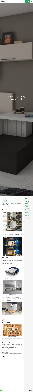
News (25, 223)
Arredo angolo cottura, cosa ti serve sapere (26, 210)
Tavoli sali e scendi (5, 200)
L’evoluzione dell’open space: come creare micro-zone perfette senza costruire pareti (27, 204)
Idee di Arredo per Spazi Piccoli (13, 354)
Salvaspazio (26, 221)
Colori (25, 222)
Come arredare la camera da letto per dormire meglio (27, 216)
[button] (1, 390)
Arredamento (5, 355)
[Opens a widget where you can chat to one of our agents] (30, 390)
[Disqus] (12, 366)
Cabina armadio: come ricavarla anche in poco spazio (27, 213)
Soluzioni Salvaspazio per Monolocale (6, 354)
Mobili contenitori (5, 201)
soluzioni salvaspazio (14, 206)
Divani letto (5, 199)
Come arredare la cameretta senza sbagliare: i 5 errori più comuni (27, 207)
